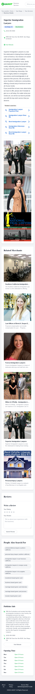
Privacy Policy (11, 685)
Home (11, 11)
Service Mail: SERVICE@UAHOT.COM (25, 685)
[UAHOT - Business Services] (6, 4)
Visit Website (9, 44)
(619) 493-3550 (10, 31)
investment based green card (13, 578)
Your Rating (7, 509)
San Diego (19, 11)
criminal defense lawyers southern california (15, 549)
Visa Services (29, 11)
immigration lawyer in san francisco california (15, 559)
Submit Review (10, 531)
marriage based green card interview (16, 587)
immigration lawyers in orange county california (16, 566)
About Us (3, 685)
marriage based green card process (15, 591)
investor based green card (13, 596)
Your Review (7, 515)
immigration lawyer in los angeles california (15, 572)
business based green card (13, 582)
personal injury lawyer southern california (17, 554)
